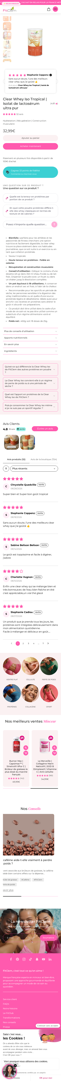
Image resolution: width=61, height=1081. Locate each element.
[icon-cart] (48, 9)
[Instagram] (24, 959)
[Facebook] (11, 959)
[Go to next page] (48, 643)
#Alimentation (11, 884)
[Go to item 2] (27, 442)
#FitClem (26, 884)
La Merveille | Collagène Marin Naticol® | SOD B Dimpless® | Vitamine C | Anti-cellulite (45, 766)
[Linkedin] (50, 959)
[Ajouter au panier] (25, 753)
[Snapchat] (37, 959)
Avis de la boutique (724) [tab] (44, 459)
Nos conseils (9, 1022)
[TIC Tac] (30, 959)
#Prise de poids (42, 884)
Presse (6, 1027)
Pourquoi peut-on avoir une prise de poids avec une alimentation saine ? (27, 861)
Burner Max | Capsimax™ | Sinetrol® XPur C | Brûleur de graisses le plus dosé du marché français (16, 768)
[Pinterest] (17, 959)
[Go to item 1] (11, 442)
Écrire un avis (45, 428)
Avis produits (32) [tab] (16, 459)
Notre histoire (10, 1008)
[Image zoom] (35, 39)
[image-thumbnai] (7, 17)
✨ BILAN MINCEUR (11, 4)
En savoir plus (10, 890)
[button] (30, 81)
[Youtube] (43, 959)
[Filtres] (6, 469)
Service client (10, 999)
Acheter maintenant (30, 146)
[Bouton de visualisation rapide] (25, 747)
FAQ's (6, 1004)
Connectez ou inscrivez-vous (24, 174)
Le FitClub (8, 1013)
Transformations (11, 1018)
